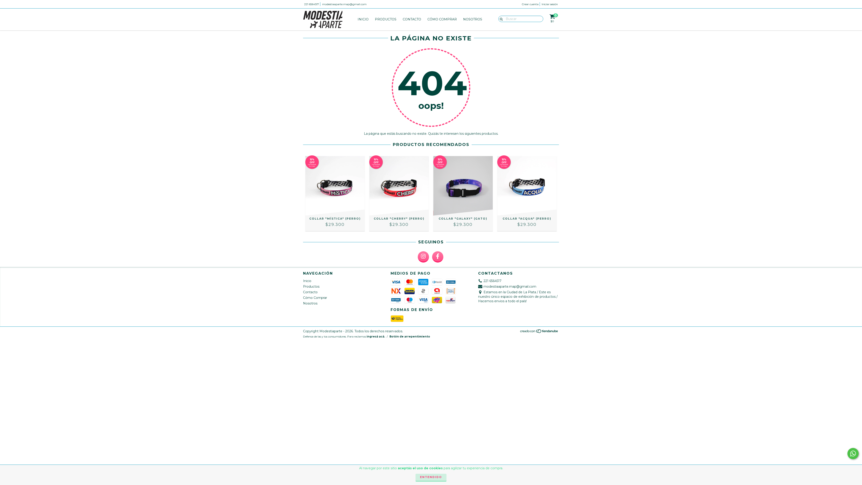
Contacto (412, 19)
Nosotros (472, 19)
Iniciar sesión (550, 4)
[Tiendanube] (539, 332)
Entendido (431, 477)
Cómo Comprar (442, 19)
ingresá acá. (376, 336)
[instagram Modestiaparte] (423, 256)
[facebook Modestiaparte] (437, 256)
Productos (385, 19)
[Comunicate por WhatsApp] (853, 453)
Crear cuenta (530, 4)
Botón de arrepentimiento (409, 336)
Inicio (363, 19)
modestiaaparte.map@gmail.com (344, 4)
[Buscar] (500, 18)
